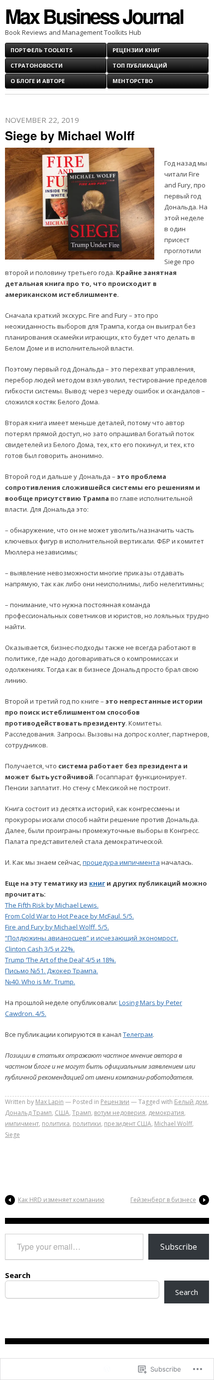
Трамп (81, 1112)
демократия (166, 1112)
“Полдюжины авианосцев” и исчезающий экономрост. (91, 937)
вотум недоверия (119, 1112)
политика (56, 1123)
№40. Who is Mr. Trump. (40, 981)
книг (97, 883)
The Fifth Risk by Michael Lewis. (52, 905)
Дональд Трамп (28, 1112)
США (62, 1112)
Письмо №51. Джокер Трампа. (51, 970)
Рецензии (115, 1102)
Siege (12, 1134)
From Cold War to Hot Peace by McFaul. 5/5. (69, 916)
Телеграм (138, 1034)
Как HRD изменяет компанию (61, 1200)
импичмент (22, 1123)
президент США (127, 1123)
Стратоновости (36, 65)
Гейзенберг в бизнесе (163, 1200)
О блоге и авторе (37, 81)
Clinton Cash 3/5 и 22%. (40, 948)
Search (17, 1275)
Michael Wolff (173, 1123)
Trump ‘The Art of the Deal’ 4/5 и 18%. (60, 959)
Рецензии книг (136, 50)
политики (87, 1123)
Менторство (132, 81)
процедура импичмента (121, 862)
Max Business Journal (94, 15)
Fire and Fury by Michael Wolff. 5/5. (57, 926)
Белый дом (190, 1102)
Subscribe (178, 1246)
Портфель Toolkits (41, 50)
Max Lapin (49, 1102)
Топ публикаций (139, 65)
